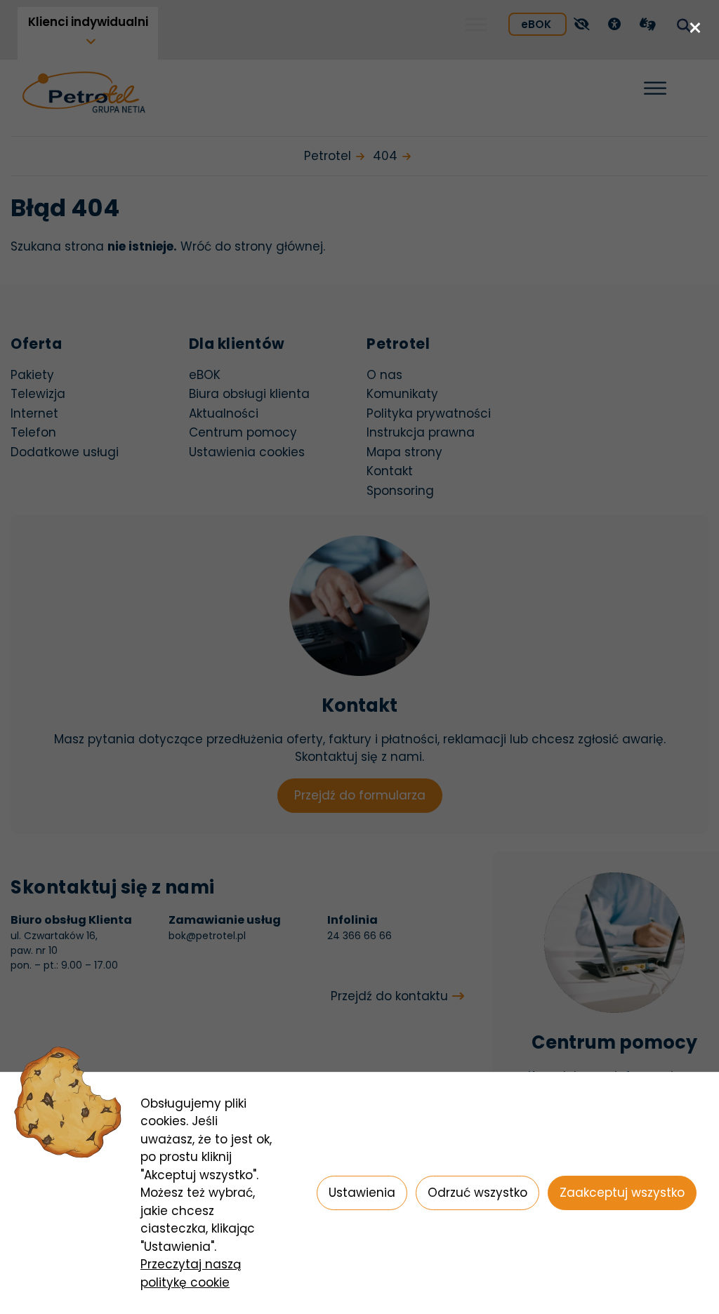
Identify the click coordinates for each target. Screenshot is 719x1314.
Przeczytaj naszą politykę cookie (190, 1273)
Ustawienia (362, 1192)
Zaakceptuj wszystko (622, 1192)
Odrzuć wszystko (477, 1192)
